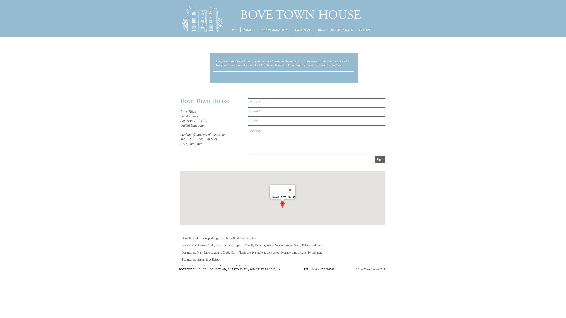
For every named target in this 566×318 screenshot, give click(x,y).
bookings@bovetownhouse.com (202, 134)
